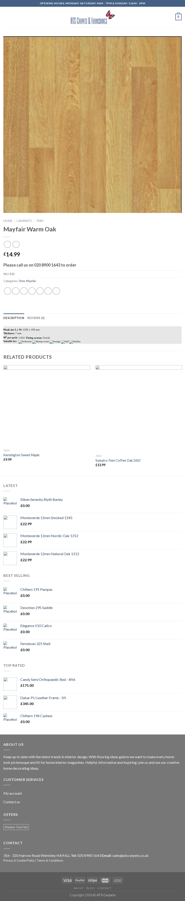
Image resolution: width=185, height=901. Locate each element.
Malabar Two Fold (16, 827)
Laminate (24, 221)
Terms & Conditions (50, 860)
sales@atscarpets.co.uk (130, 855)
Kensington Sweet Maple (21, 455)
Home (7, 221)
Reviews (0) (36, 318)
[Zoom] (9, 207)
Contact (104, 888)
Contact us (11, 802)
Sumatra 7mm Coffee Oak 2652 (118, 460)
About (79, 888)
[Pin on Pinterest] (40, 291)
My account (12, 793)
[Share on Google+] (48, 291)
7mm (39, 221)
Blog (90, 888)
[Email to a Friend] (32, 291)
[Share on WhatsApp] (7, 291)
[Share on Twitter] (24, 291)
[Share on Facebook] (15, 291)
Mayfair (31, 281)
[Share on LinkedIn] (56, 291)
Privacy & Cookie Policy (19, 860)
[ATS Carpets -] (92, 17)
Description (13, 318)
